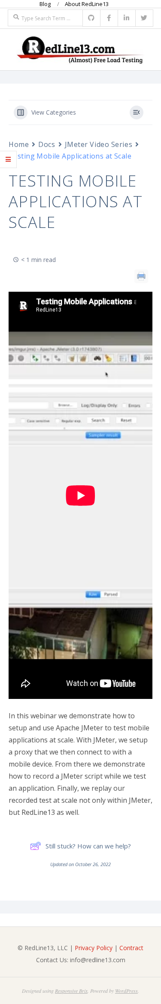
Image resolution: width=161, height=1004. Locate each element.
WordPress (126, 990)
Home (19, 144)
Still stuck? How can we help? (88, 846)
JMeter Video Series (99, 144)
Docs (46, 144)
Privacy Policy (93, 948)
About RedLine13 (87, 4)
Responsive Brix (71, 990)
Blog (45, 4)
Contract (131, 948)
